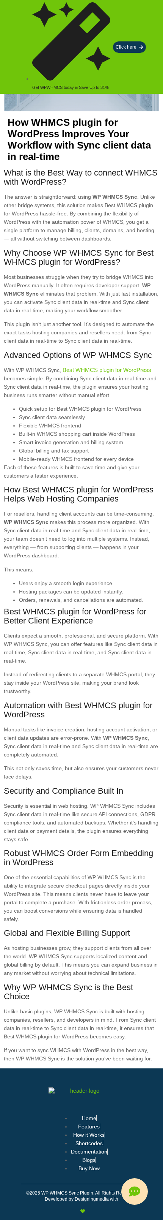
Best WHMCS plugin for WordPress (107, 370)
